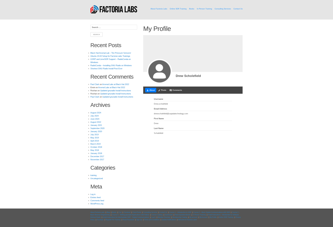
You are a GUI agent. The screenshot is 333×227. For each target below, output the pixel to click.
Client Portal (136, 212)
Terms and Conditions (152, 220)
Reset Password (128, 220)
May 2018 (94, 150)
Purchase (100, 220)
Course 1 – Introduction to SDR (180, 212)
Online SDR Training (178, 9)
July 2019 (94, 134)
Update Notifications (169, 220)
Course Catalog (157, 215)
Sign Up (139, 220)
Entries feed (95, 197)
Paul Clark (94, 84)
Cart (120, 212)
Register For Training (113, 220)
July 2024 (94, 116)
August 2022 (95, 122)
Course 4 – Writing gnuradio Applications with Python (130, 215)
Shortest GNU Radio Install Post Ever (106, 68)
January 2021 (96, 125)
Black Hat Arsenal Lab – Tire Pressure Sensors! (110, 53)
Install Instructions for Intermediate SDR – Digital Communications (126, 217)
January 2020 (96, 131)
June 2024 (94, 119)
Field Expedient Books (183, 215)
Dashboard (169, 215)
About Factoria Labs (159, 9)
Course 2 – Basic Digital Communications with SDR (211, 212)
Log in (92, 194)
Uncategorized (96, 178)
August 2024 (95, 113)
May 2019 (94, 138)
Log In (153, 217)
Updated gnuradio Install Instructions (115, 90)
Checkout (127, 212)
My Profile (213, 217)
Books (191, 9)
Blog (108, 212)
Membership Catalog (179, 217)
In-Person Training (204, 9)
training (93, 175)
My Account (204, 217)
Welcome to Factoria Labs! (187, 220)
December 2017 (97, 156)
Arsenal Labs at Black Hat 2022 (115, 84)
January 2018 (96, 153)
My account (193, 217)
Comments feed (97, 200)
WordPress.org (96, 204)
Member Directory (164, 217)
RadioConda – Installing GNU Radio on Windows (111, 65)
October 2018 (96, 147)
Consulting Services (223, 9)
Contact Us (238, 9)
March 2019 (95, 144)
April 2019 (94, 141)
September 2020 (97, 128)
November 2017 (97, 159)
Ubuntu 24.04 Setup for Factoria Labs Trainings (110, 56)
